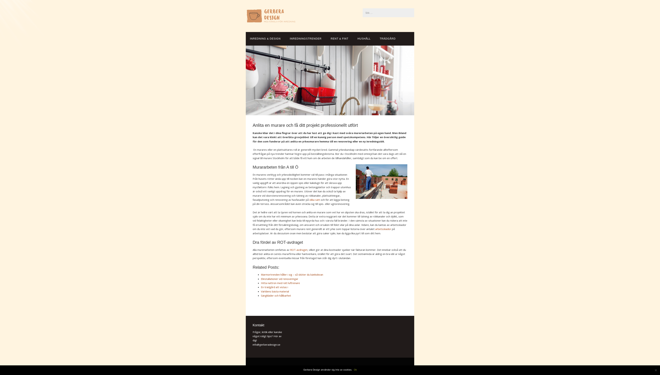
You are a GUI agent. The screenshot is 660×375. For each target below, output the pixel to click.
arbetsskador (383, 229)
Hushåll (364, 38)
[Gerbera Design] (271, 21)
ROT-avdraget (298, 249)
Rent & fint (339, 38)
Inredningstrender (306, 38)
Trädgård (388, 38)
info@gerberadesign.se (266, 344)
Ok (355, 369)
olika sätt (314, 199)
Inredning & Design (265, 38)
